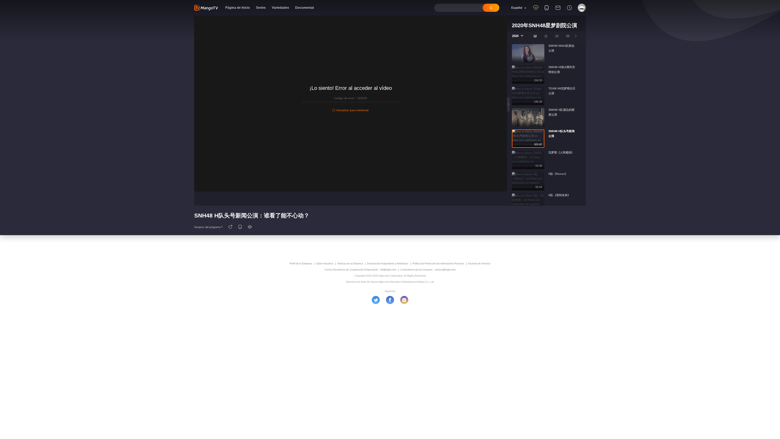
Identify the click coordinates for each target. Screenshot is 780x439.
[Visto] (569, 10)
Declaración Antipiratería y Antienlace (387, 263)
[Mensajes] (558, 10)
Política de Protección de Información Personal (438, 263)
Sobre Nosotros (324, 263)
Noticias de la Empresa (350, 263)
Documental (304, 7)
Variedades (280, 7)
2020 (515, 36)
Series (261, 7)
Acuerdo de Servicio (479, 263)
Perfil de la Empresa (301, 263)
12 (535, 36)
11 (545, 36)
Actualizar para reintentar (352, 110)
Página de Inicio (237, 7)
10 (556, 36)
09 (567, 36)
